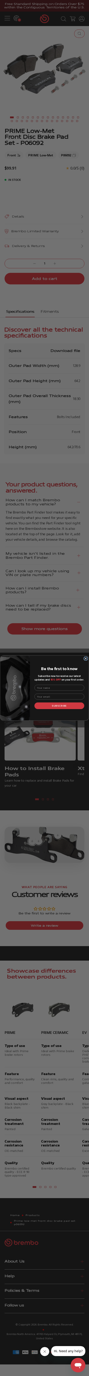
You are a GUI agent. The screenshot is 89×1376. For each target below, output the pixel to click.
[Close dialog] (86, 658)
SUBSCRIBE (59, 705)
